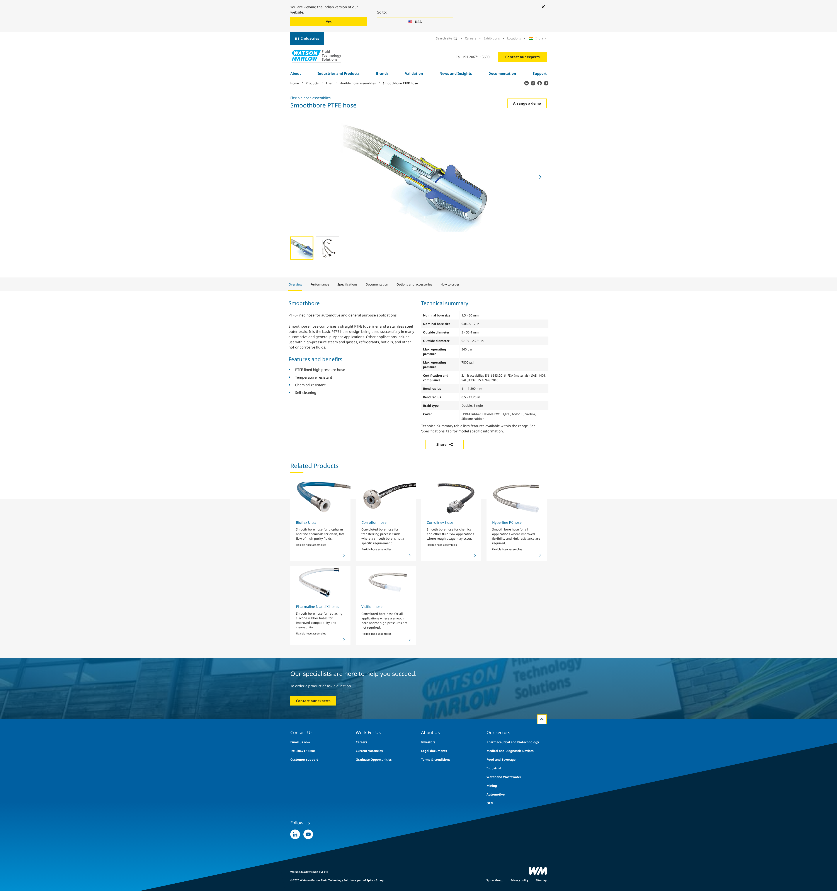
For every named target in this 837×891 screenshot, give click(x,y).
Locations (514, 38)
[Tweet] (533, 83)
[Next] (540, 177)
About (295, 73)
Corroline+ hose (440, 522)
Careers (470, 38)
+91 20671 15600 (302, 751)
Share (441, 444)
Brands (382, 73)
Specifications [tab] (347, 284)
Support (540, 73)
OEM (490, 803)
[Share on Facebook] (539, 83)
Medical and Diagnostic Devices (510, 751)
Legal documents (434, 751)
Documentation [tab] (377, 284)
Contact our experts (522, 56)
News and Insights (455, 73)
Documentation (502, 73)
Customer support (304, 759)
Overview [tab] (295, 284)
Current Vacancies (369, 751)
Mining (492, 786)
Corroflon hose (373, 522)
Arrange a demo (527, 103)
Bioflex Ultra (306, 522)
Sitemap (541, 880)
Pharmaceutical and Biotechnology (513, 742)
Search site (444, 38)
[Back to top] (542, 719)
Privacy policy (519, 880)
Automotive (496, 794)
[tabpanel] (418, 371)
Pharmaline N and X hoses (317, 606)
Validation (414, 73)
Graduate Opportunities (374, 759)
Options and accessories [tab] (414, 284)
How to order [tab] (450, 284)
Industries (310, 38)
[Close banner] (543, 6)
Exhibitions (492, 38)
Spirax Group (494, 880)
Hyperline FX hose (507, 522)
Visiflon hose (372, 606)
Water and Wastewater (504, 777)
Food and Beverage (501, 759)
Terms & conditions (435, 759)
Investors (428, 742)
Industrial (494, 768)
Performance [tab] (319, 284)
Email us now (300, 742)
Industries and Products (338, 73)
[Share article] (526, 83)
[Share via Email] (546, 83)
